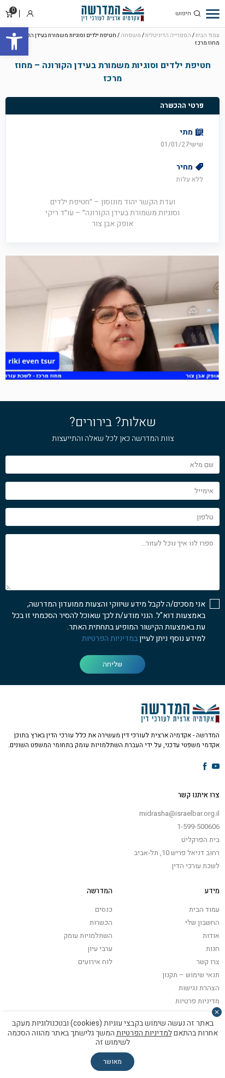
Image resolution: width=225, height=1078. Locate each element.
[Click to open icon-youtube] (216, 767)
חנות (213, 948)
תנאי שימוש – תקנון (191, 975)
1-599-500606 (198, 826)
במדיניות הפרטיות (110, 638)
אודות (211, 935)
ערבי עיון (99, 948)
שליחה (112, 664)
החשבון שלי (202, 922)
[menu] (213, 14)
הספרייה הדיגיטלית (168, 35)
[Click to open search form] (197, 13)
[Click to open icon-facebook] (205, 767)
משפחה (131, 35)
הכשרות (101, 922)
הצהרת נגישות (199, 988)
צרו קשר (208, 961)
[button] (14, 41)
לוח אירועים (95, 961)
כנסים (103, 909)
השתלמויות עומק (88, 935)
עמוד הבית (208, 35)
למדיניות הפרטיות (144, 1033)
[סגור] (217, 1012)
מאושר (112, 1062)
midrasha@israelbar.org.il (179, 813)
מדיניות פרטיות (197, 1001)
